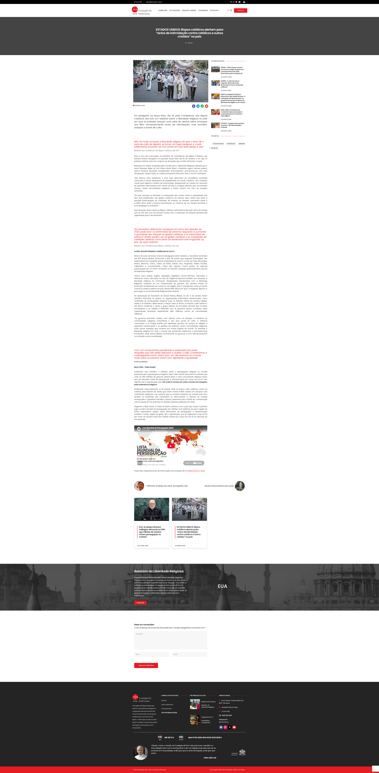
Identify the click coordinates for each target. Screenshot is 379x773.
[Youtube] (234, 727)
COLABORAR (203, 10)
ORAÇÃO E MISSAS (189, 10)
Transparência (166, 709)
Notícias (190, 43)
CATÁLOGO (214, 10)
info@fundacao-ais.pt (195, 471)
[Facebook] (221, 727)
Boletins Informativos (208, 702)
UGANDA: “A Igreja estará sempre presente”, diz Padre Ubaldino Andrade (232, 125)
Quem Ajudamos (167, 704)
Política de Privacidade (224, 770)
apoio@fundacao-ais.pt (154, 2)
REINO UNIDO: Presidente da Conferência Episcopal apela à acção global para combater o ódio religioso (232, 113)
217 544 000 (138, 2)
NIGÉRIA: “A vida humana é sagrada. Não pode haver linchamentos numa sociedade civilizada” (232, 84)
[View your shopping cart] (231, 10)
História (164, 700)
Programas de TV (207, 717)
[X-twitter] (230, 727)
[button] (193, 106)
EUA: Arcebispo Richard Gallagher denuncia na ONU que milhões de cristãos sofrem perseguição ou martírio (152, 532)
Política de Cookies (239, 770)
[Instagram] (225, 727)
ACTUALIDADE (174, 10)
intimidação (231, 144)
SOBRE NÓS (163, 10)
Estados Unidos (218, 144)
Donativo (240, 10)
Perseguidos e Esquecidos (205, 722)
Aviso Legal (213, 770)
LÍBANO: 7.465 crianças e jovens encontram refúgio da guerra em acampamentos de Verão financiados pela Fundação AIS (232, 70)
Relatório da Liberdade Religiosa (207, 706)
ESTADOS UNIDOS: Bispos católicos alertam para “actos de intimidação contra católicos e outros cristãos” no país (189, 532)
